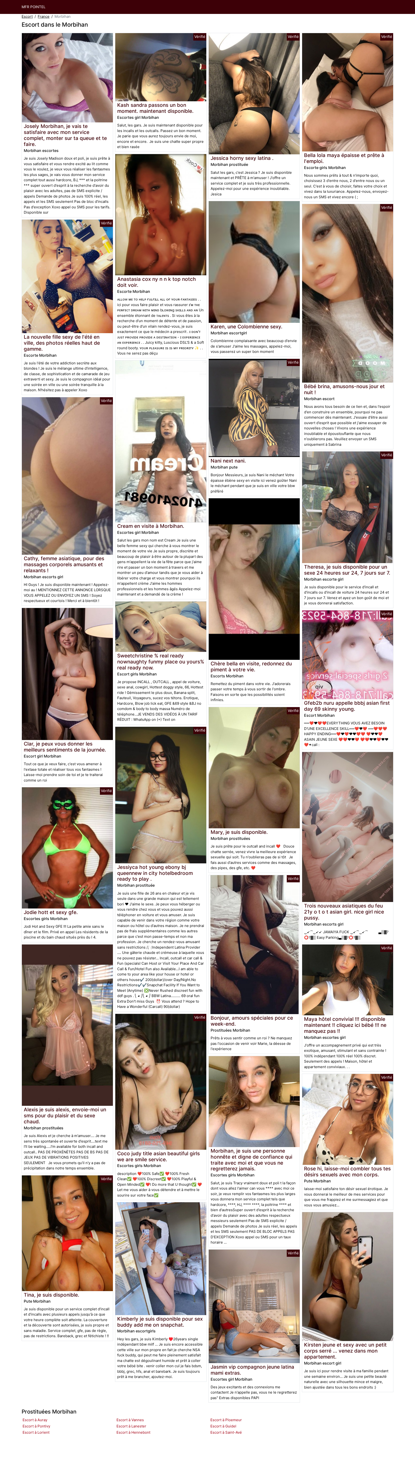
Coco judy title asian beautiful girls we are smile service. (158, 1156)
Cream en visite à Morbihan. (150, 526)
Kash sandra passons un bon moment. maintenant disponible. (155, 108)
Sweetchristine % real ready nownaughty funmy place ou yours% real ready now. (160, 662)
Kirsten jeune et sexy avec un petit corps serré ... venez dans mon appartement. (345, 1351)
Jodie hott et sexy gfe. (51, 912)
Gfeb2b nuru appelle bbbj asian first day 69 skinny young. (347, 706)
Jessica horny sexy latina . (242, 158)
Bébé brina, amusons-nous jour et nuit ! (344, 389)
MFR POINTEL (33, 7)
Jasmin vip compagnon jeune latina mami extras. (252, 1370)
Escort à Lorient (36, 1432)
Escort (27, 16)
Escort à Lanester (131, 1426)
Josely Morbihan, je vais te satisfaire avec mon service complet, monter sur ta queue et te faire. (65, 135)
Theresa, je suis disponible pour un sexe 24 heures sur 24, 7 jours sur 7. (347, 570)
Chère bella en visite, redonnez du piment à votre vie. (251, 667)
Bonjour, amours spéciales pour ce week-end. (252, 1021)
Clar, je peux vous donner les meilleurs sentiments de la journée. (65, 747)
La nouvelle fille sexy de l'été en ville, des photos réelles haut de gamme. (62, 343)
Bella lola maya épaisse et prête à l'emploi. (344, 158)
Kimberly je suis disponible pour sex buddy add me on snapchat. (160, 1322)
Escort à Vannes (130, 1420)
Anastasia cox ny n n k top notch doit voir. (156, 282)
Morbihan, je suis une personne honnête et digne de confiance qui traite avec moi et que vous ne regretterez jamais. (251, 1160)
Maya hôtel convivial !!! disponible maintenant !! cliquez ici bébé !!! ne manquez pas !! (345, 1025)
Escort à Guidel (223, 1426)
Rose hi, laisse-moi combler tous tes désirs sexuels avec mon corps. (347, 1172)
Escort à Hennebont (133, 1432)
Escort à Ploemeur (226, 1420)
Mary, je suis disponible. (239, 832)
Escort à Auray (35, 1420)
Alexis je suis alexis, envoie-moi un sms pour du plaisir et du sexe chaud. (65, 1116)
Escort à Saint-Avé (226, 1432)
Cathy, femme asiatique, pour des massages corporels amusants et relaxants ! (64, 564)
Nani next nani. (228, 461)
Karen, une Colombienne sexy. (246, 327)
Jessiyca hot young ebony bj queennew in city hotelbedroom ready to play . (155, 873)
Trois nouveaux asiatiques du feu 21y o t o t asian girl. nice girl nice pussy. (344, 912)
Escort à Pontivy (36, 1426)
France (43, 16)
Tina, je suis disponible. (51, 1295)
